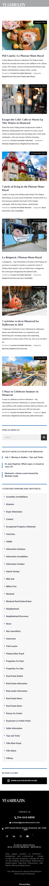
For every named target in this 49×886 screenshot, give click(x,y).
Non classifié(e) (17, 211)
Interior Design (12, 571)
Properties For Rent (15, 661)
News (8, 624)
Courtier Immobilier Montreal (20, 73)
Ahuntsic (10, 504)
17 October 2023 (39, 288)
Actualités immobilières (17, 497)
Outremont (11, 639)
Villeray (9, 758)
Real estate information (16, 691)
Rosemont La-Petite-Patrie (18, 721)
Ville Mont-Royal (13, 743)
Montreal (5, 144)
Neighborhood (14, 144)
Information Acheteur (15, 549)
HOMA (9, 541)
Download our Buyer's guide (24, 781)
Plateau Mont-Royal (28, 77)
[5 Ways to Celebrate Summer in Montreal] (24, 358)
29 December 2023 (38, 86)
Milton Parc (11, 586)
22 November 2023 (38, 153)
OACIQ (21, 879)
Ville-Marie (11, 751)
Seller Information (36, 416)
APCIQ (28, 879)
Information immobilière (17, 556)
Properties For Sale (14, 668)
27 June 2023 (40, 358)
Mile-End (10, 579)
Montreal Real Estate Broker (19, 601)
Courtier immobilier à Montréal (21, 140)
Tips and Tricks (13, 736)
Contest (9, 519)
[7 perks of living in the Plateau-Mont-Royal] (24, 153)
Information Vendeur (15, 564)
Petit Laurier (11, 646)
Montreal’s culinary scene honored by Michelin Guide (21, 474)
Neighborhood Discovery (11, 77)
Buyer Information (14, 512)
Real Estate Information (16, 683)
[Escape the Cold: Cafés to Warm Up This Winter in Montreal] (24, 86)
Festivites (10, 534)
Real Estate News (14, 698)
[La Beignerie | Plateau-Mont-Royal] (24, 220)
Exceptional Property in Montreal (21, 526)
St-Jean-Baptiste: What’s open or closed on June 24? (24, 465)
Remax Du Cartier (14, 713)
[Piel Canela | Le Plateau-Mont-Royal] (24, 22)
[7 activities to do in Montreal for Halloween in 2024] (24, 288)
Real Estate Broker (14, 676)
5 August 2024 (40, 22)
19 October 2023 (39, 220)
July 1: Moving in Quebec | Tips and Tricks (24, 457)
